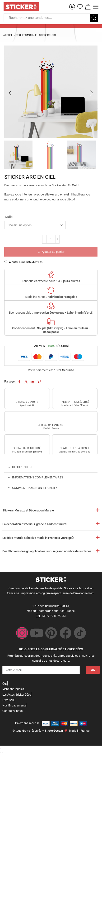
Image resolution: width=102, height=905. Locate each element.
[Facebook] (65, 633)
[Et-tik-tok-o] (80, 633)
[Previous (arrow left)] (0, 752)
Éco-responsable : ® (51, 312)
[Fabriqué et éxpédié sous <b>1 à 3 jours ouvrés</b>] (51, 274)
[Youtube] (36, 633)
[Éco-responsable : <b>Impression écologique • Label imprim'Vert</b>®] (51, 306)
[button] (72, 6)
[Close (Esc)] (0, 748)
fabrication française (50, 425)
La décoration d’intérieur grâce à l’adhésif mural (34, 524)
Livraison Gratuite (27, 401)
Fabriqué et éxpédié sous (51, 281)
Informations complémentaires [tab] (37, 477)
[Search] (94, 18)
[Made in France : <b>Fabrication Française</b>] (51, 290)
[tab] (50, 467)
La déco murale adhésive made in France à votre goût (38, 538)
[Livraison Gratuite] (27, 394)
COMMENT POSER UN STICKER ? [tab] (34, 488)
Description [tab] (22, 467)
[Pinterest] (51, 633)
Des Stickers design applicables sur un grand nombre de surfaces (47, 551)
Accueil (8, 35)
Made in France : (51, 297)
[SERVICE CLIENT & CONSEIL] (74, 440)
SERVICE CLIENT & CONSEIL (75, 448)
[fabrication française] (51, 417)
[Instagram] (22, 633)
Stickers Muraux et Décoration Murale (28, 510)
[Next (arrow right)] (2, 752)
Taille (8, 217)
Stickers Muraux (26, 35)
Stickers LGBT (47, 35)
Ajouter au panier (53, 251)
